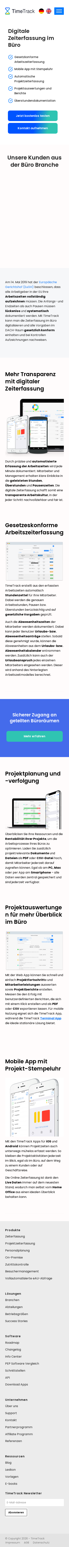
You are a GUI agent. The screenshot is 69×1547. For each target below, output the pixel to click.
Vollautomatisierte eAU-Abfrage (28, 1278)
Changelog (13, 1349)
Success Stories (16, 1321)
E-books (11, 1484)
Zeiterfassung (15, 1236)
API (7, 1377)
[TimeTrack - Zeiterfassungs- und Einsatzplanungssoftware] (19, 11)
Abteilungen (14, 1307)
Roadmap (12, 1343)
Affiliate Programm (19, 1434)
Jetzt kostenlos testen (33, 116)
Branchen (12, 1300)
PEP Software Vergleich (22, 1363)
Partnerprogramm (18, 1427)
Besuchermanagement (22, 1271)
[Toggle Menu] (59, 11)
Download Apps (16, 1384)
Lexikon (10, 1470)
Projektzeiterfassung (20, 1243)
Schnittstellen (15, 1370)
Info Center (13, 1356)
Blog (8, 1463)
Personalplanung (17, 1250)
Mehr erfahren (34, 736)
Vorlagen (11, 1477)
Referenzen (13, 1441)
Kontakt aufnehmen (33, 128)
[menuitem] (13, 1542)
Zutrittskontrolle (17, 1264)
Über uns (11, 1406)
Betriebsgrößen (16, 1314)
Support (11, 1413)
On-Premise (14, 1257)
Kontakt (11, 1420)
